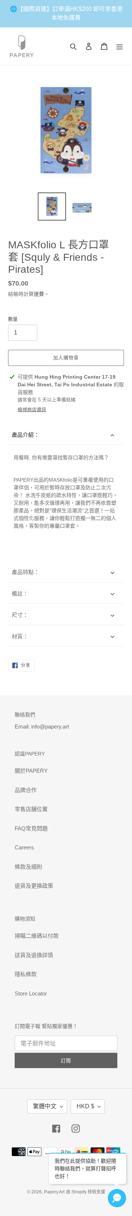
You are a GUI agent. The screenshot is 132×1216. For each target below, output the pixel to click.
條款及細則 (28, 867)
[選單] (119, 46)
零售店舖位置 (31, 809)
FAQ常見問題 (31, 828)
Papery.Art (54, 1191)
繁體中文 (44, 1106)
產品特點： (25, 572)
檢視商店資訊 (32, 409)
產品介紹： (28, 435)
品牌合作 (26, 790)
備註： (20, 593)
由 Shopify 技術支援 (85, 1191)
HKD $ (85, 1106)
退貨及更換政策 (34, 886)
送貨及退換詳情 (34, 955)
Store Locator (31, 993)
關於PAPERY (31, 771)
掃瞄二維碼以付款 (37, 936)
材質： (20, 636)
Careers (24, 847)
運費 (39, 294)
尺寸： (20, 615)
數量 (13, 319)
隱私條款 (26, 974)
